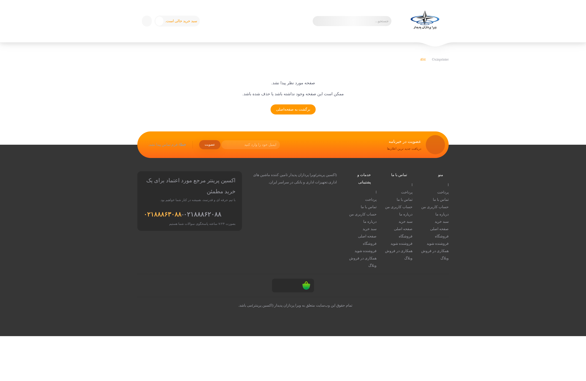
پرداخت (443, 192)
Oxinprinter (440, 59)
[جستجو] (318, 21)
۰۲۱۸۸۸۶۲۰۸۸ (202, 214)
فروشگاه (442, 236)
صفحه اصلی (439, 229)
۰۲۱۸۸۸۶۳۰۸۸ (163, 214)
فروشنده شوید (438, 243)
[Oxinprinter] (425, 21)
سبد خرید (442, 221)
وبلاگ (444, 258)
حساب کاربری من (435, 207)
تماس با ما (441, 199)
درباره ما (442, 214)
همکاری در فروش (435, 251)
